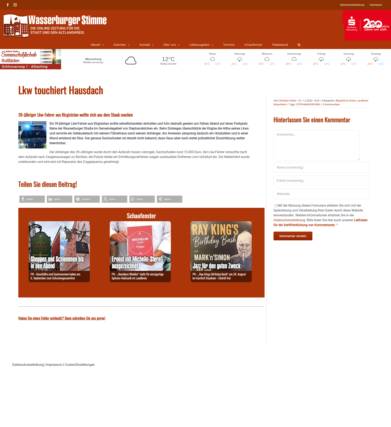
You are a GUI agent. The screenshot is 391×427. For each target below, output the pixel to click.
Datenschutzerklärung (28, 365)
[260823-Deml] (59, 223)
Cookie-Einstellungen (80, 365)
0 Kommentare (331, 104)
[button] (299, 45)
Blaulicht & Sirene (346, 100)
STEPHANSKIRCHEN (308, 104)
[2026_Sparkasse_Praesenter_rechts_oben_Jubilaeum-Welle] (366, 12)
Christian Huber (287, 100)
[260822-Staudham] (221, 223)
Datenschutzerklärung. (289, 220)
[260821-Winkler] (140, 223)
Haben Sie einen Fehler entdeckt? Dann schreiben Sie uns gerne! (61, 318)
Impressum (54, 365)
